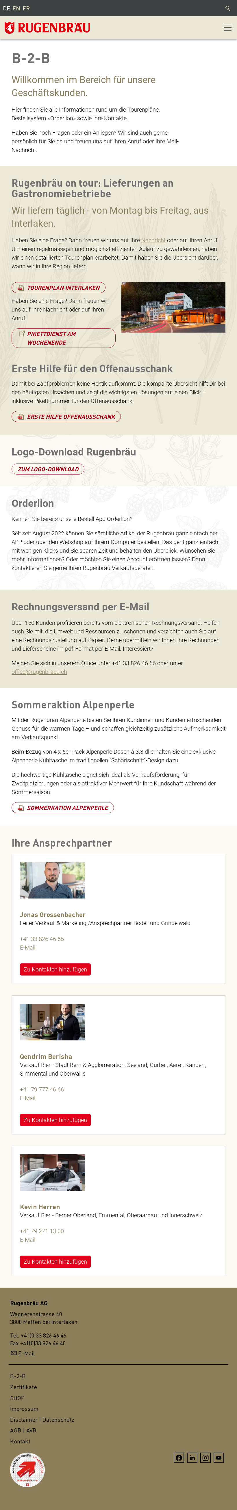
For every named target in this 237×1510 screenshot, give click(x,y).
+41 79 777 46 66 (42, 1089)
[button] (227, 27)
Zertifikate (23, 1387)
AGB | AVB (23, 1430)
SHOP (17, 1398)
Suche (228, 8)
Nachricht (153, 240)
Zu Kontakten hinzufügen (55, 969)
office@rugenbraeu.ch (39, 671)
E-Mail (27, 947)
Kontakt (20, 1441)
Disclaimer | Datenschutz (42, 1419)
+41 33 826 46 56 (42, 938)
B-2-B (18, 1376)
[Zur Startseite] (33, 28)
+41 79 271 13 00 (42, 1231)
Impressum (24, 1408)
